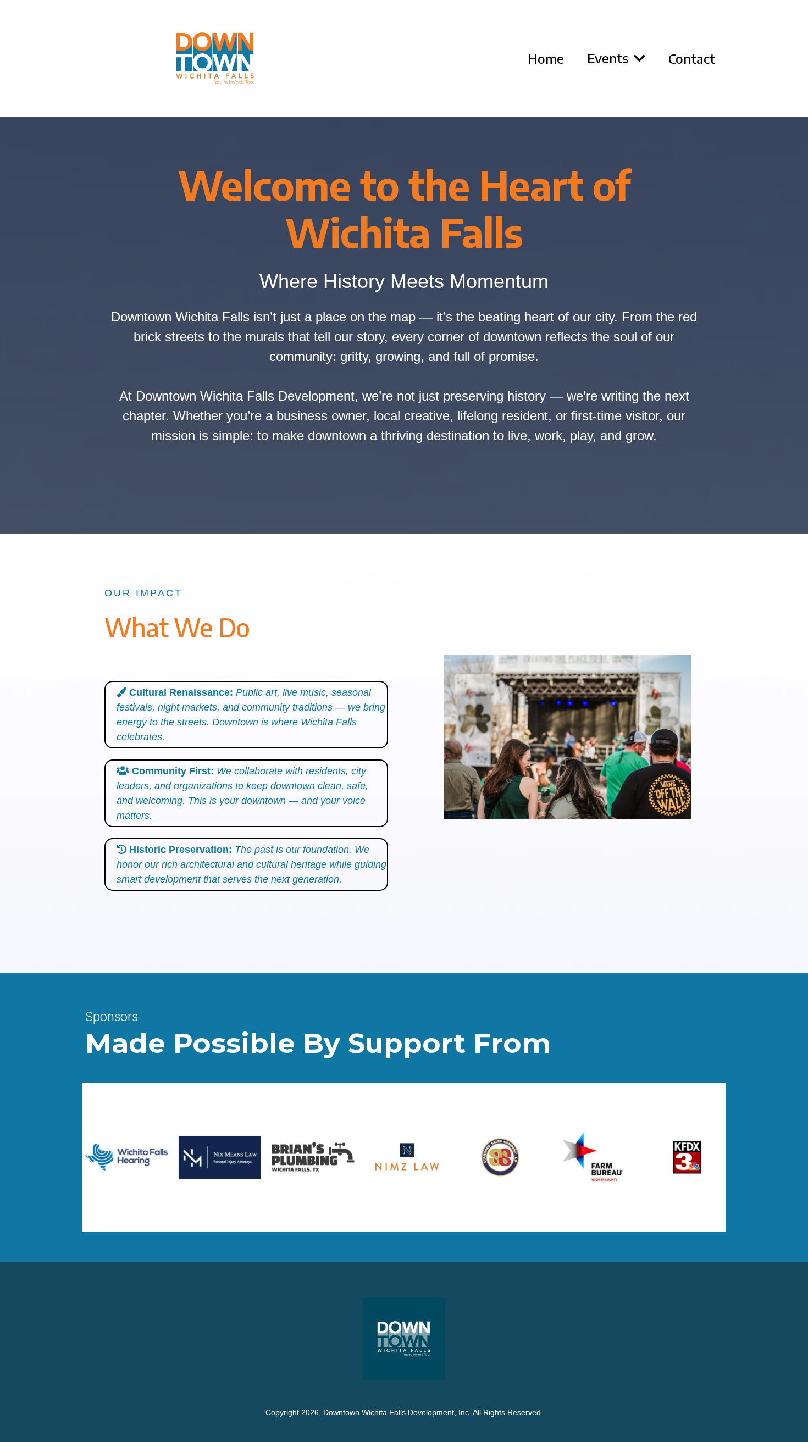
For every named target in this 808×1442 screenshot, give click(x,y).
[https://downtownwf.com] (215, 58)
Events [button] (609, 57)
